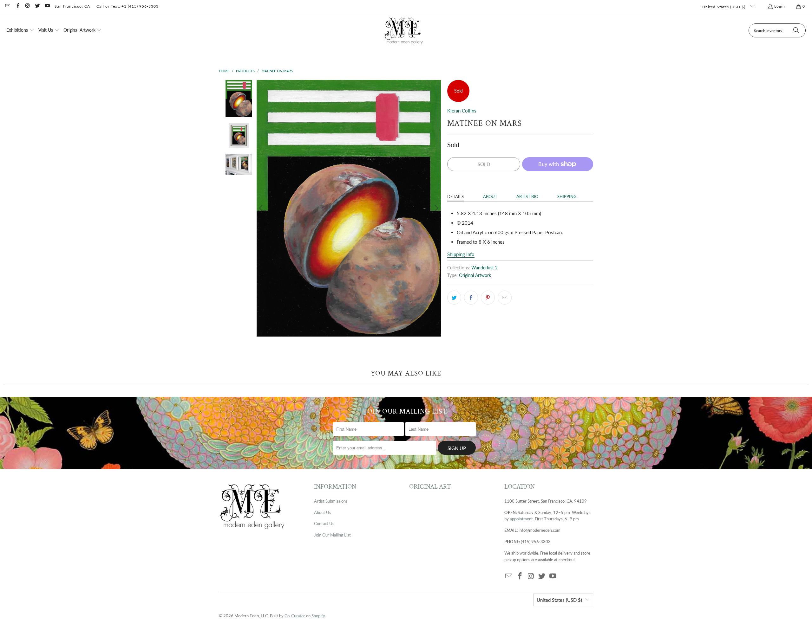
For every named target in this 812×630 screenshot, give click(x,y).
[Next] (436, 208)
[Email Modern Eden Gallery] (7, 6)
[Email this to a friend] (505, 298)
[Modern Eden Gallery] (403, 30)
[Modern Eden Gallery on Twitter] (37, 6)
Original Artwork (475, 275)
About (490, 196)
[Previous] (261, 208)
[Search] (796, 30)
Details (455, 196)
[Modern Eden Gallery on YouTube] (47, 6)
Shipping (567, 196)
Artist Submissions (331, 501)
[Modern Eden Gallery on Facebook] (17, 6)
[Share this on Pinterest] (488, 298)
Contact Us (324, 523)
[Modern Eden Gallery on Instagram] (27, 6)
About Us (322, 512)
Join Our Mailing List (332, 534)
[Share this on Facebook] (471, 298)
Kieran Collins (461, 110)
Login (779, 6)
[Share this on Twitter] (454, 298)
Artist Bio (527, 196)
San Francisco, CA (72, 6)
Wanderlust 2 (484, 267)
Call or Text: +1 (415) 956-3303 (127, 6)
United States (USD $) (724, 6)
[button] (20, 30)
